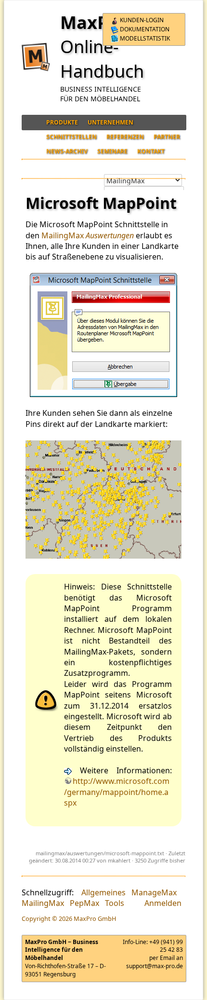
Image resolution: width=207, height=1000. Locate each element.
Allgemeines (103, 892)
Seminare (112, 151)
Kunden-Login (141, 20)
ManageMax (154, 892)
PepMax (84, 903)
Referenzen (125, 137)
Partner (167, 137)
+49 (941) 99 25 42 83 (166, 946)
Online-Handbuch (102, 58)
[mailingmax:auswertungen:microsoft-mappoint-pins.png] (103, 499)
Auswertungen (110, 235)
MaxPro (93, 22)
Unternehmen (110, 122)
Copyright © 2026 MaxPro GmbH (69, 918)
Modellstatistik (144, 38)
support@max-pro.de (154, 966)
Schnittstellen (71, 137)
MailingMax (62, 235)
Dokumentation (143, 29)
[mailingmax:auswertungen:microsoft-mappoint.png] (103, 335)
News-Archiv (67, 151)
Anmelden (162, 903)
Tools (114, 903)
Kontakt (151, 151)
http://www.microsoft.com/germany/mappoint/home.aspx (116, 792)
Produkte (62, 122)
